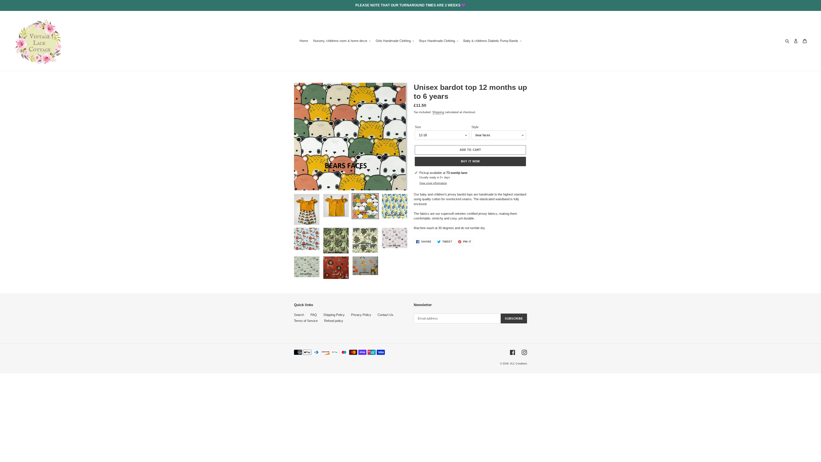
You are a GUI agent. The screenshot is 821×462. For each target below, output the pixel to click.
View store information (433, 183)
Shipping (438, 112)
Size (418, 127)
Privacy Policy (361, 315)
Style (474, 127)
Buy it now (470, 161)
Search (299, 315)
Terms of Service (306, 321)
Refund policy (333, 321)
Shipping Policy (334, 315)
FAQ (313, 315)
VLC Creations (518, 363)
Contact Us (385, 315)
